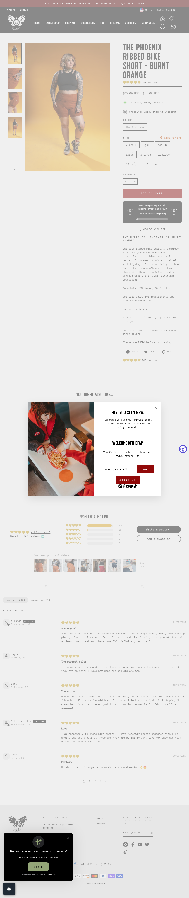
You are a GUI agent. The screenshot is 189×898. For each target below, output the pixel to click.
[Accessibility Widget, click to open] (183, 449)
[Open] (9, 889)
